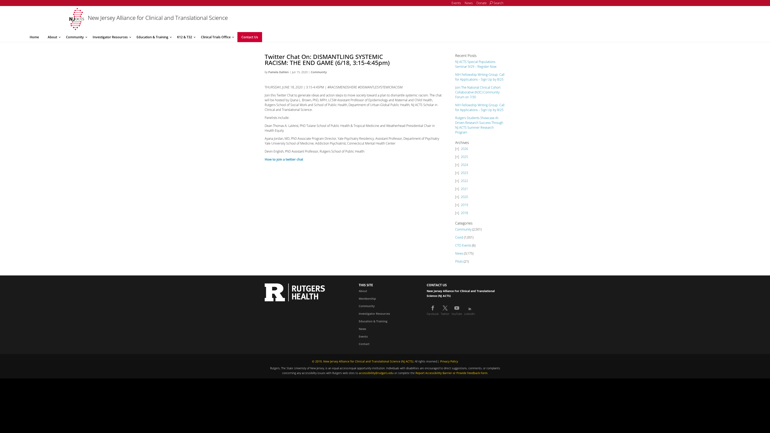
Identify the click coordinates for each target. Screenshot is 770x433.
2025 (464, 157)
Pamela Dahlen (278, 72)
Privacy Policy (449, 361)
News (469, 3)
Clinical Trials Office (216, 37)
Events (456, 3)
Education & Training (152, 37)
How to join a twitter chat (284, 159)
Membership (367, 298)
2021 (464, 189)
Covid (459, 237)
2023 (464, 173)
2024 (464, 165)
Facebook (433, 314)
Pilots (459, 261)
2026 (464, 149)
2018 (464, 213)
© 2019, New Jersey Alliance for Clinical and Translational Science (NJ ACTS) (362, 361)
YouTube (456, 314)
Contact (364, 344)
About (52, 37)
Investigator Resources (110, 37)
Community (75, 37)
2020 (464, 197)
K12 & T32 (184, 37)
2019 (464, 205)
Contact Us (249, 37)
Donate (481, 3)
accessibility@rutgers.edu (376, 373)
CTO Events (463, 245)
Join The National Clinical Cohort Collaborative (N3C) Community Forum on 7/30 (477, 92)
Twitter (445, 314)
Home (34, 37)
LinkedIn (469, 314)
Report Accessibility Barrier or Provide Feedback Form (451, 373)
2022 (464, 181)
